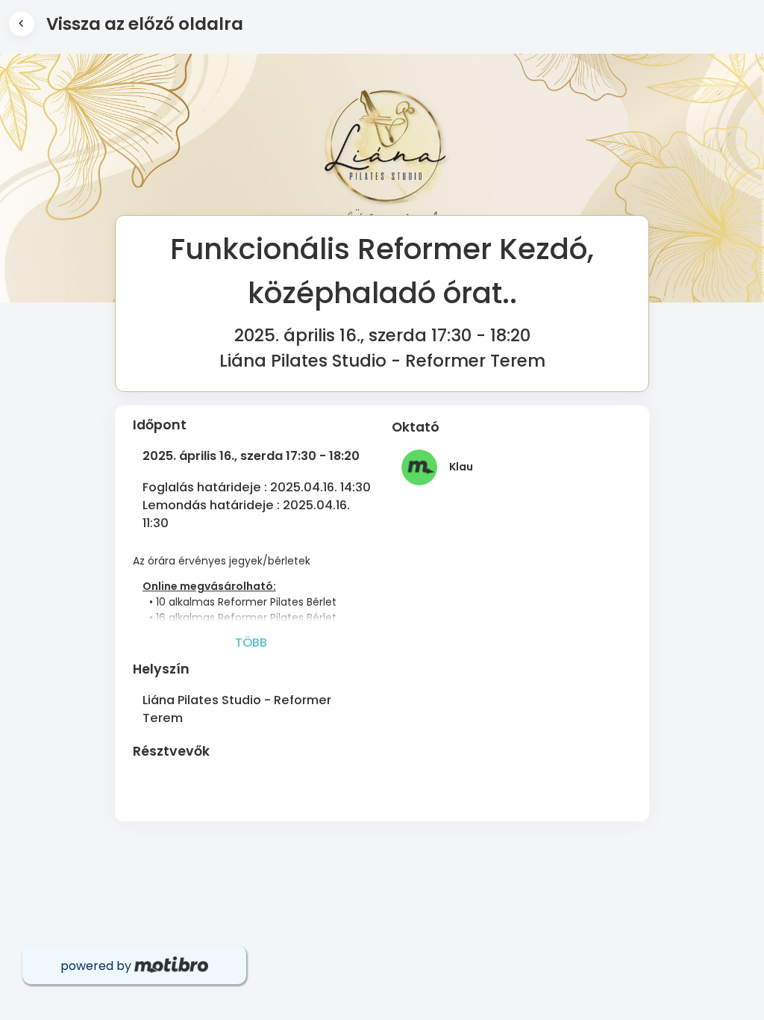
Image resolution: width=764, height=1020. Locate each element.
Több (251, 642)
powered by (97, 965)
